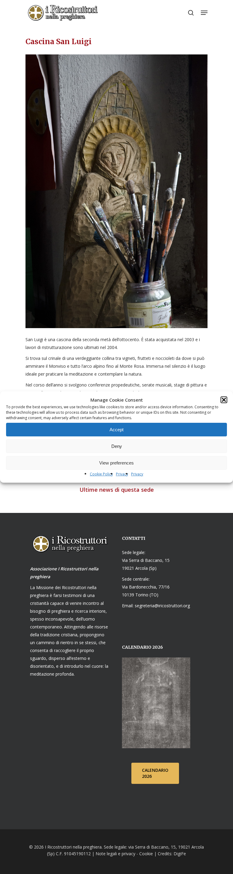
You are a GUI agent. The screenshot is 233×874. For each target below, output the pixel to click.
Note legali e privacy (115, 853)
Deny (116, 446)
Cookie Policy (101, 474)
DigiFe (179, 853)
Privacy (122, 474)
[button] (224, 400)
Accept (116, 429)
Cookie (146, 853)
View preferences (116, 462)
